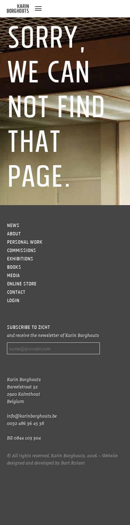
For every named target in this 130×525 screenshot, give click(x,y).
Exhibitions (20, 259)
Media (13, 276)
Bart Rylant (73, 462)
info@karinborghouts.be (32, 415)
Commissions (21, 251)
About (14, 234)
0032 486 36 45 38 (25, 423)
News (13, 226)
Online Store (21, 284)
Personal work (25, 242)
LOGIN (13, 301)
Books (14, 267)
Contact (16, 292)
